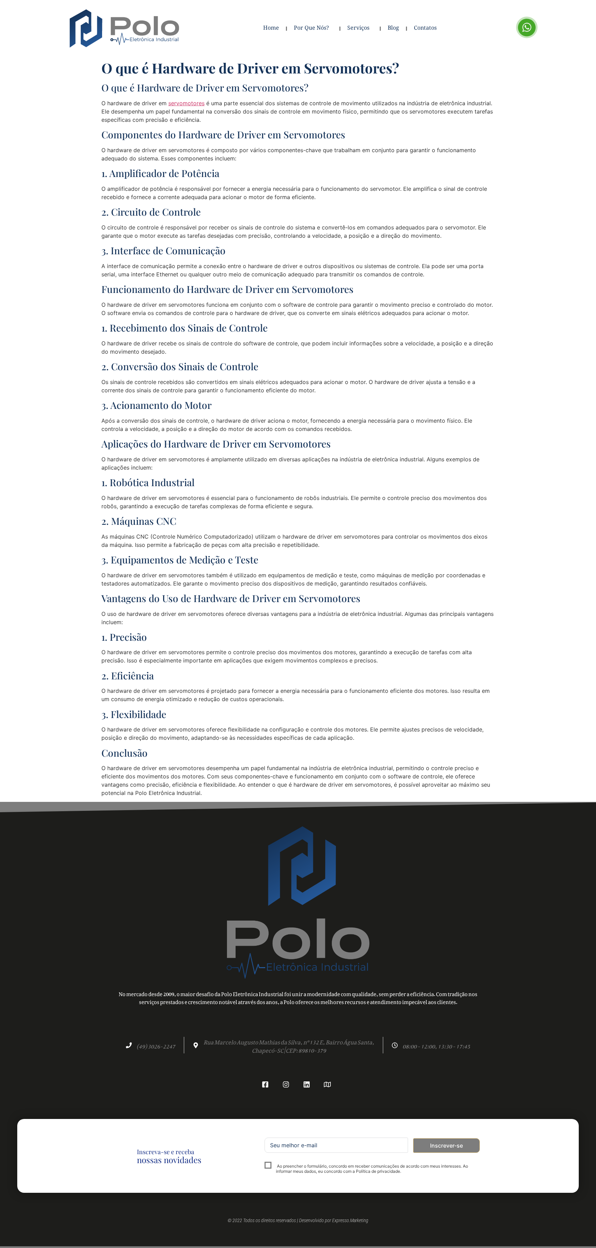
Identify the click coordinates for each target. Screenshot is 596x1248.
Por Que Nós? (311, 28)
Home (271, 28)
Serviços (358, 28)
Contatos (425, 28)
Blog (393, 28)
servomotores (186, 103)
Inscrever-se (446, 1145)
